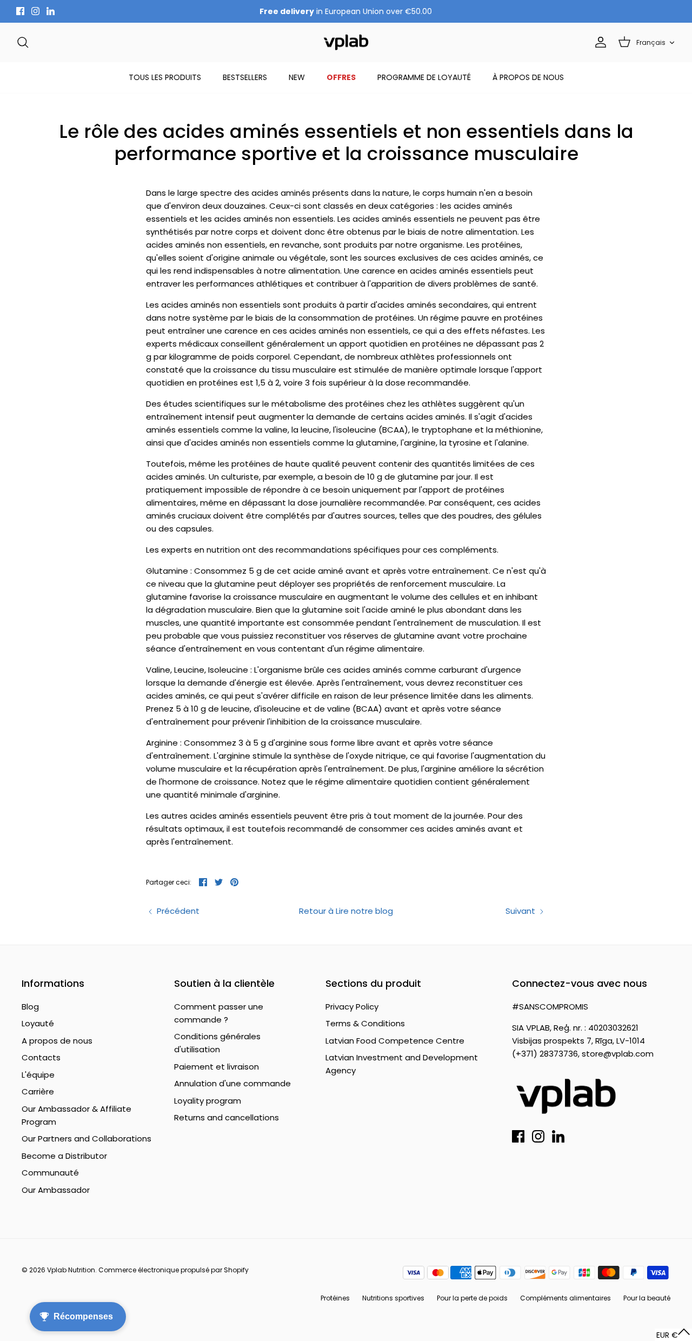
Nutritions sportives (393, 1298)
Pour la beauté (646, 1298)
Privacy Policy (351, 1006)
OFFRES (341, 77)
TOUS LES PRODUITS (165, 77)
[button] (673, 1335)
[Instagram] (35, 11)
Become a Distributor (64, 1155)
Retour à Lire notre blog (346, 911)
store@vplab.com (618, 1053)
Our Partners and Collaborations (86, 1138)
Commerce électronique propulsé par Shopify (173, 1269)
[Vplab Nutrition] (346, 42)
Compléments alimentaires (565, 1298)
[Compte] (598, 42)
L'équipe (38, 1074)
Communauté (50, 1172)
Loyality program (207, 1100)
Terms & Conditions (365, 1023)
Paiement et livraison (216, 1066)
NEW (297, 77)
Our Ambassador (56, 1190)
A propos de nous (57, 1040)
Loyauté (38, 1023)
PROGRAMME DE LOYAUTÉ (424, 77)
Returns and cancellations (226, 1117)
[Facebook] (20, 11)
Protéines (335, 1298)
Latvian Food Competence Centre (394, 1040)
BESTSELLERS (245, 77)
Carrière (38, 1091)
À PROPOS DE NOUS (528, 77)
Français (651, 42)
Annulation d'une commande (232, 1083)
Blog (30, 1006)
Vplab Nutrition (71, 1269)
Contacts (41, 1057)
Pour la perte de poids (472, 1298)
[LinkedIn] (50, 11)
